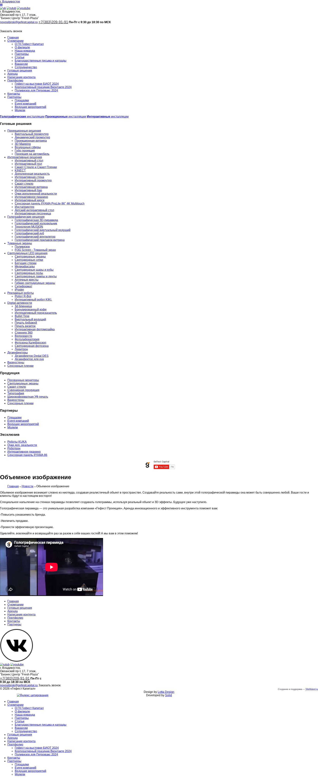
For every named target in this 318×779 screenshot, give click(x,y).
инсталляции (22, 116)
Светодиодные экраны (30, 256)
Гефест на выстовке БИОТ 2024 (37, 83)
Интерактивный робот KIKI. (33, 299)
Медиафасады (25, 266)
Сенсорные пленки (20, 365)
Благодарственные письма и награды (40, 60)
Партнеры (22, 54)
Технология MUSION (29, 226)
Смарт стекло (24, 183)
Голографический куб (29, 233)
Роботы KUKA (17, 441)
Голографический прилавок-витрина (40, 240)
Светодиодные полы (29, 273)
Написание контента (21, 77)
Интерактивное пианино (31, 196)
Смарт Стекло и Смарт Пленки (36, 167)
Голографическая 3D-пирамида (36, 220)
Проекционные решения (24, 130)
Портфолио (15, 80)
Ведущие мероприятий (30, 107)
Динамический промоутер (32, 137)
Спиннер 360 (24, 332)
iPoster (19, 289)
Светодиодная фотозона (32, 345)
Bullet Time (22, 316)
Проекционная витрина (31, 140)
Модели (20, 110)
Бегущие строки (25, 263)
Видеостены (15, 362)
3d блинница (23, 306)
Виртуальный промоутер (32, 134)
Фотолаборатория (27, 339)
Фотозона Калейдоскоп (30, 342)
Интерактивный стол (29, 160)
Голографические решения (26, 216)
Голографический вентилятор (35, 236)
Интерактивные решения (24, 157)
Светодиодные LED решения (27, 253)
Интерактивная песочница (33, 213)
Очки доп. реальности (22, 445)
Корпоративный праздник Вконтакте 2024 (43, 87)
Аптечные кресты (26, 279)
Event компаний (25, 103)
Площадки (22, 100)
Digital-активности (19, 302)
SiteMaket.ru (311, 689)
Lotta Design (166, 691)
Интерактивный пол (28, 163)
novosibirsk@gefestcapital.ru (19, 22)
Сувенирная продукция (23, 390)
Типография (15, 393)
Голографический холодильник (36, 223)
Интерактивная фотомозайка (35, 329)
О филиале (22, 47)
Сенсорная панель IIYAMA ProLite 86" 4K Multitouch (49, 203)
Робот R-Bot (23, 296)
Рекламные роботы (20, 292)
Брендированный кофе (31, 309)
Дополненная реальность (32, 173)
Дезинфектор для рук (29, 359)
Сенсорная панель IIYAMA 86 (27, 455)
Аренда (12, 73)
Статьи (19, 57)
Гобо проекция (25, 150)
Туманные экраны (19, 243)
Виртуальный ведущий (30, 319)
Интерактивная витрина (31, 187)
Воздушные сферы (28, 147)
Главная (13, 37)
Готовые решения (19, 70)
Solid (168, 695)
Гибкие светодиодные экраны (35, 283)
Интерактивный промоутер (33, 180)
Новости (27, 486)
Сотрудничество (26, 67)
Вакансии (21, 63)
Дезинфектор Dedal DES (32, 355)
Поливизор (22, 246)
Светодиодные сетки (29, 259)
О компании (15, 40)
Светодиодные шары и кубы (34, 269)
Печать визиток (25, 326)
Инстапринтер (24, 206)
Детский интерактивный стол (34, 210)
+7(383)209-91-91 (53, 22)
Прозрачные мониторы (23, 380)
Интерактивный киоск (29, 200)
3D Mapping (23, 143)
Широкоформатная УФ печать (27, 396)
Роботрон (13, 448)
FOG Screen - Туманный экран (35, 249)
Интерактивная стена (29, 177)
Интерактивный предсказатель (36, 312)
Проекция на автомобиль (32, 153)
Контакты (13, 93)
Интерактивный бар (28, 190)
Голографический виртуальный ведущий (42, 230)
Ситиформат (23, 286)
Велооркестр (23, 336)
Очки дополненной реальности (36, 193)
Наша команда (25, 50)
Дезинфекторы (17, 352)
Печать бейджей (26, 322)
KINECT (20, 170)
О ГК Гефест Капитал (29, 44)
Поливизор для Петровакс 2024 (36, 90)
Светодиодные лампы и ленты (36, 276)
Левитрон (21, 349)
